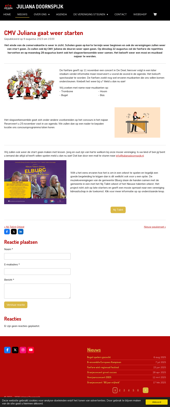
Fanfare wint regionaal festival (103, 367)
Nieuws (94, 350)
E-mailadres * (12, 264)
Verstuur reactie (16, 304)
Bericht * (9, 279)
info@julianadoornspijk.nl (130, 155)
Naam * (8, 249)
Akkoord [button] (156, 402)
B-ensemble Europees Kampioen (104, 362)
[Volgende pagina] (145, 390)
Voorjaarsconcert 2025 (99, 377)
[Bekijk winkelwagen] (155, 14)
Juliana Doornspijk (39, 6)
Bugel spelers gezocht (99, 357)
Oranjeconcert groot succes (102, 372)
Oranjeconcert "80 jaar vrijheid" (103, 382)
